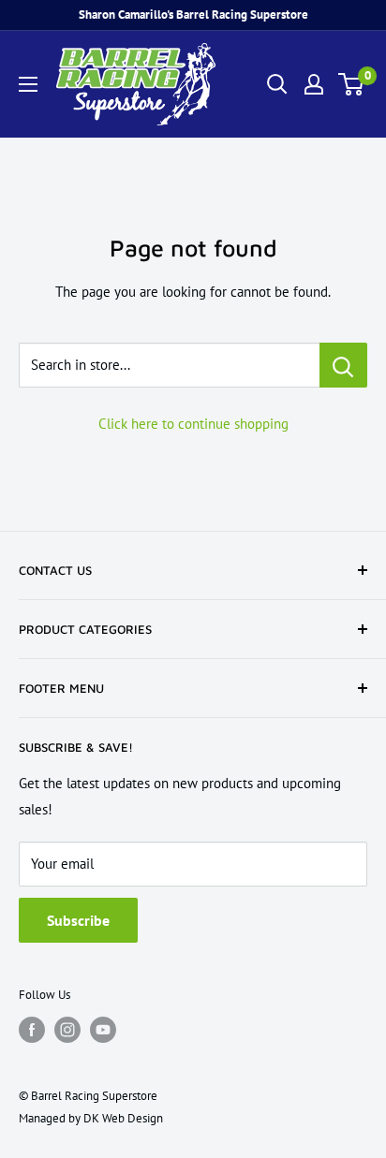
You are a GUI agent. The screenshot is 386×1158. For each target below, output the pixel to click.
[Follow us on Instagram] (67, 1030)
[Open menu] (28, 84)
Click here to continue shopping (193, 423)
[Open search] (277, 84)
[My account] (313, 84)
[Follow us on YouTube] (103, 1030)
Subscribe (78, 920)
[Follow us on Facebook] (32, 1030)
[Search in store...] (343, 365)
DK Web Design (123, 1118)
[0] (352, 84)
